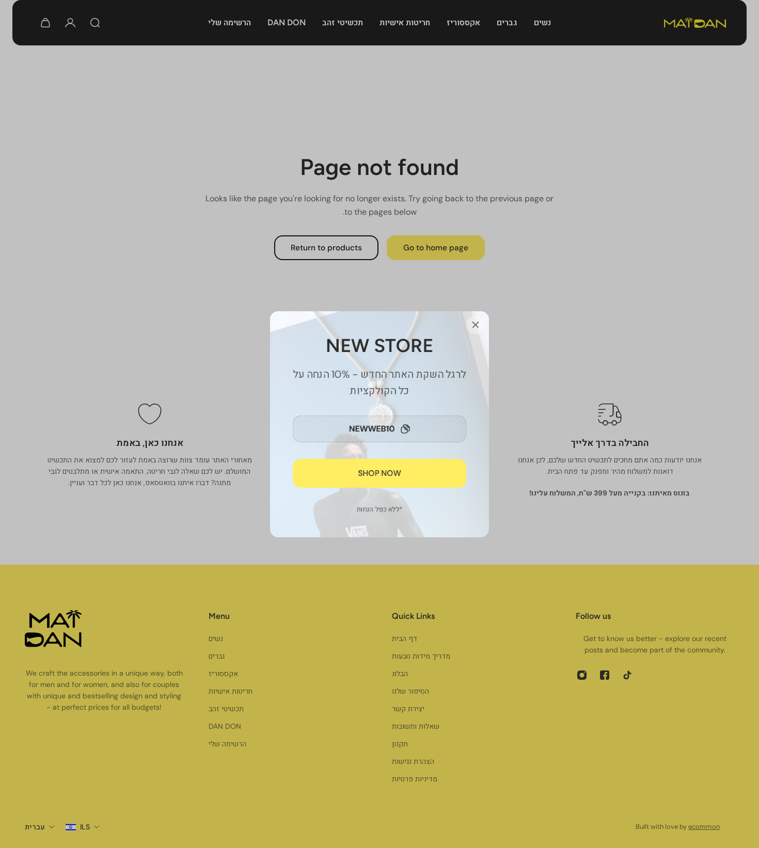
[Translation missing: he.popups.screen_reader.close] (475, 324)
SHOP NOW (379, 473)
